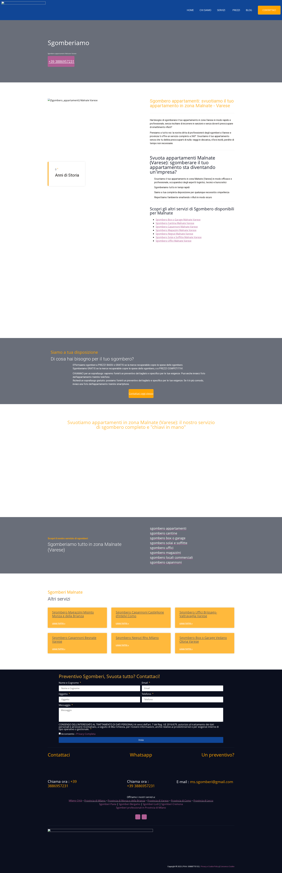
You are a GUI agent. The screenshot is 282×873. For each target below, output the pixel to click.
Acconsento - (78, 733)
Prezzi (236, 10)
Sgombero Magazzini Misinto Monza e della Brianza (73, 614)
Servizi (221, 10)
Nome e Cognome (69, 683)
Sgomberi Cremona (172, 804)
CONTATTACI (269, 10)
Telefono (147, 694)
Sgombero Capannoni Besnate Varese (74, 639)
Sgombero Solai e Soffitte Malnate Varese (179, 237)
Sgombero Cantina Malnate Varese (175, 223)
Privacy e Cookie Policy (210, 867)
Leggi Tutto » (58, 623)
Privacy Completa (85, 733)
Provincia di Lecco (203, 800)
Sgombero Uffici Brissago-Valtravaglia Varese (198, 614)
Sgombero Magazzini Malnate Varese (176, 230)
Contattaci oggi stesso (141, 393)
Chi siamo (205, 10)
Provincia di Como (181, 800)
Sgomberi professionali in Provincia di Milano (141, 807)
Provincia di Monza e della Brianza (126, 800)
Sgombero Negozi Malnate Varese (174, 233)
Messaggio (65, 705)
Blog (249, 10)
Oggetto (63, 694)
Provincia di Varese (158, 800)
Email (145, 683)
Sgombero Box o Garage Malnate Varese (178, 219)
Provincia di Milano (94, 800)
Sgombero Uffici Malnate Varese (173, 240)
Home (190, 10)
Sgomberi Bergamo (129, 804)
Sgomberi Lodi (151, 804)
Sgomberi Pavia (107, 804)
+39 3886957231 (61, 61)
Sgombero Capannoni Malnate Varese (177, 226)
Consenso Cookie (227, 867)
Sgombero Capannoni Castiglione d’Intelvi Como (140, 614)
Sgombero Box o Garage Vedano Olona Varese (203, 639)
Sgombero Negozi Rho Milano (137, 638)
